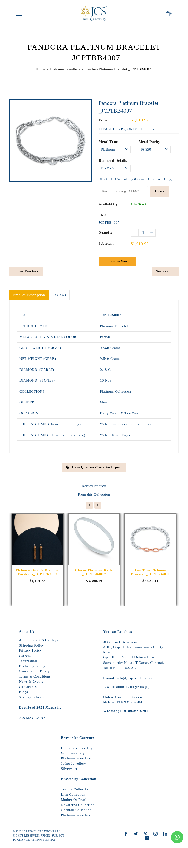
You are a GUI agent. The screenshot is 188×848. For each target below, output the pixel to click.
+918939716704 (129, 702)
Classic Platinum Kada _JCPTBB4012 (94, 572)
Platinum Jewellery (65, 69)
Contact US (28, 687)
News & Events (31, 681)
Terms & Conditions (35, 676)
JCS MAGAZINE (32, 718)
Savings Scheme (32, 697)
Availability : (109, 204)
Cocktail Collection (76, 810)
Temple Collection (75, 789)
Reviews (59, 295)
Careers (25, 656)
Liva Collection (73, 794)
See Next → (165, 271)
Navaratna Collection (77, 805)
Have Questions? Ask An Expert (97, 467)
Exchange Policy (32, 666)
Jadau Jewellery (73, 763)
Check (160, 191)
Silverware (69, 768)
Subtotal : (106, 243)
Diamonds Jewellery (77, 748)
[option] (50, 140)
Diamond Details (113, 160)
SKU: (103, 215)
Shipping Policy (31, 645)
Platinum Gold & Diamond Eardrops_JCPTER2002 (38, 572)
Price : (104, 120)
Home (40, 69)
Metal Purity (149, 142)
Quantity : (107, 232)
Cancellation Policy (34, 671)
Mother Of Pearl (73, 799)
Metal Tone (108, 142)
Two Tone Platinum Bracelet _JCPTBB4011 (150, 572)
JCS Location (113, 687)
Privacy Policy (30, 650)
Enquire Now (117, 261)
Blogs (23, 692)
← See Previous (26, 271)
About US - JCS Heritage (38, 640)
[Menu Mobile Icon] (19, 14)
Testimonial (28, 661)
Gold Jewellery (73, 753)
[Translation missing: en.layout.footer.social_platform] (127, 834)
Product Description (29, 295)
